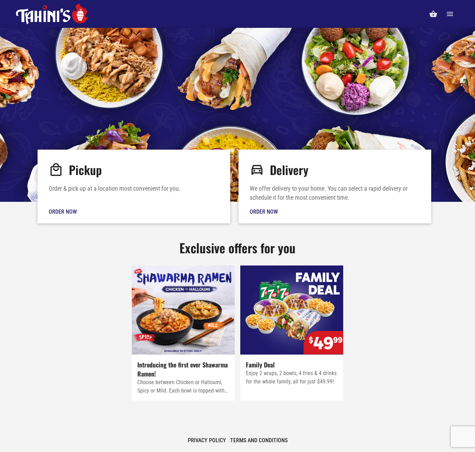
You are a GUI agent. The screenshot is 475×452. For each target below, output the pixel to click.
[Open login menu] (450, 14)
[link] (134, 186)
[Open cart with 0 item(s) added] (433, 14)
